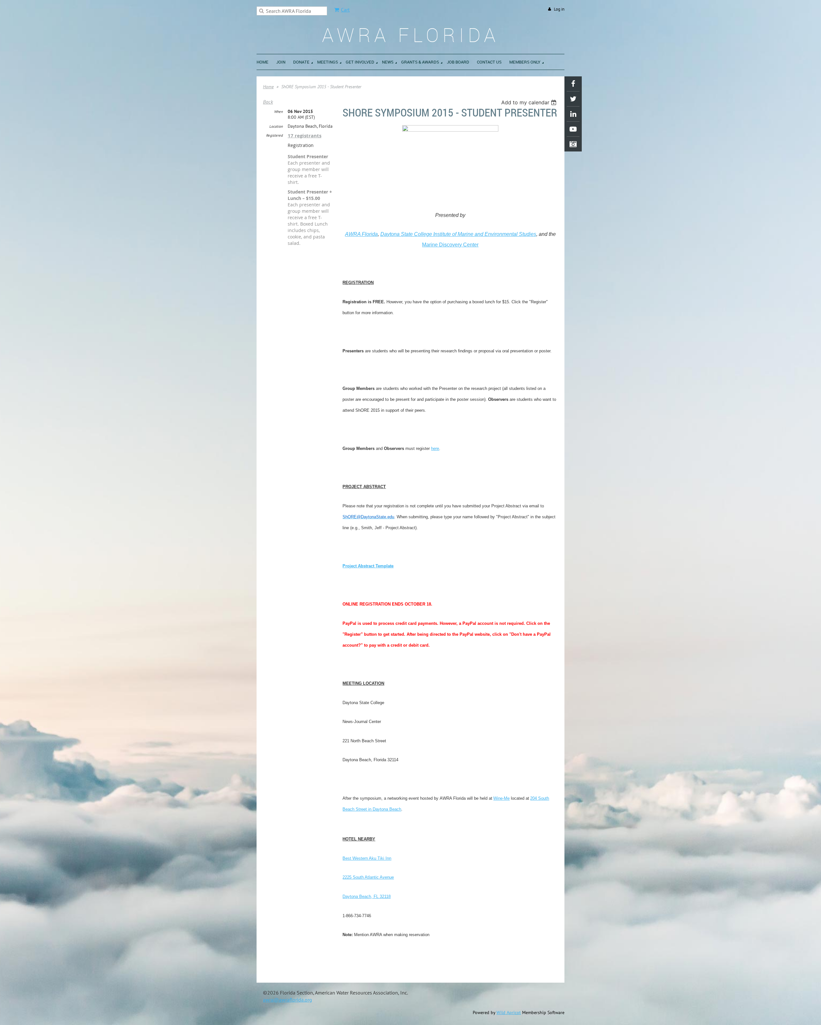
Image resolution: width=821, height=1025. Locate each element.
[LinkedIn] (573, 114)
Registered (274, 135)
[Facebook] (573, 83)
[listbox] (529, 102)
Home (268, 87)
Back (268, 102)
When (278, 111)
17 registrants (304, 135)
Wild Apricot (508, 1012)
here (435, 448)
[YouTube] (573, 129)
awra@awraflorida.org (287, 999)
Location (276, 126)
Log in (559, 9)
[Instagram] (573, 144)
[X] (573, 98)
